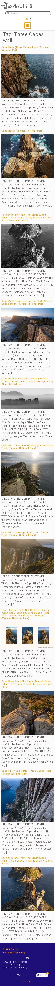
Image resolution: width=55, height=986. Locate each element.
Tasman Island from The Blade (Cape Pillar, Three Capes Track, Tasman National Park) (27, 861)
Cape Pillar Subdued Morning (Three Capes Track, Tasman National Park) (27, 447)
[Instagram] (26, 19)
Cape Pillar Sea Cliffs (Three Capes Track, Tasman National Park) (26, 772)
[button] (27, 25)
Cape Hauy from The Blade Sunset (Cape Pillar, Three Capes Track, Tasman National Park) (27, 684)
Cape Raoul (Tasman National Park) (22, 130)
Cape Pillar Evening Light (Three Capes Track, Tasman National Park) (25, 534)
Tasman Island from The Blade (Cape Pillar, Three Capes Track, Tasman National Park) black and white (27, 217)
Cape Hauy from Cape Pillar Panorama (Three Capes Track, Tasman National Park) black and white (27, 381)
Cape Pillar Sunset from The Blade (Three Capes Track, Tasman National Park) (26, 302)
